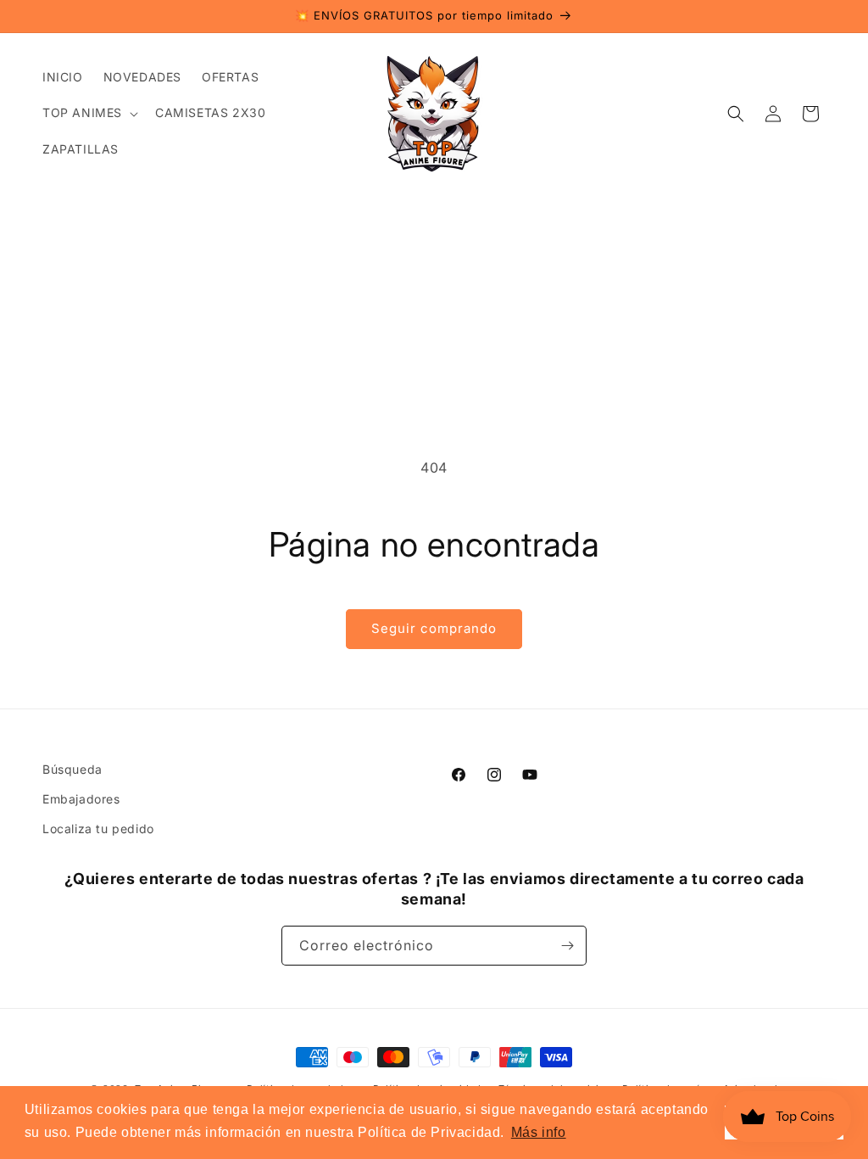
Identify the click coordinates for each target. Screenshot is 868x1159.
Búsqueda (72, 769)
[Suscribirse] (567, 946)
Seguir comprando (434, 628)
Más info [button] (538, 1132)
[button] (88, 113)
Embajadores (81, 799)
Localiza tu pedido (98, 828)
